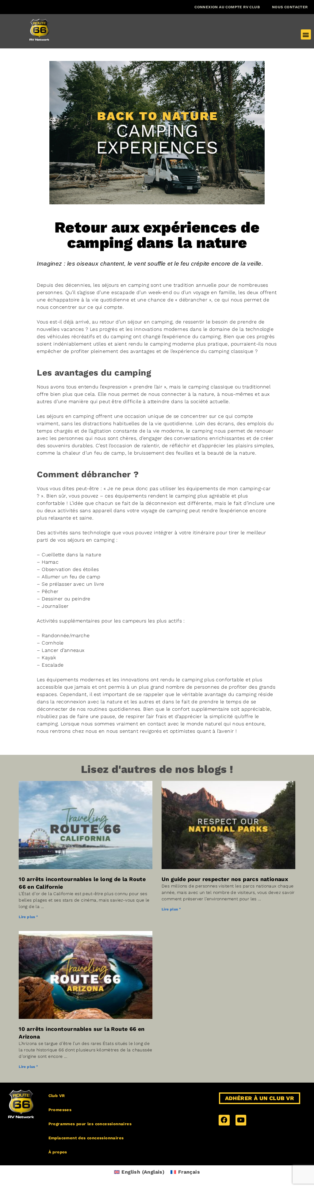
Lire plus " (28, 917)
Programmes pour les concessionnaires (90, 1124)
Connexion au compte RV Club (227, 7)
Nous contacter (290, 7)
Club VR (56, 1095)
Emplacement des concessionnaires (86, 1138)
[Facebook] (224, 1120)
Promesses (60, 1109)
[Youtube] (241, 1120)
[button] (306, 34)
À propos (57, 1152)
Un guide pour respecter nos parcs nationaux (225, 879)
